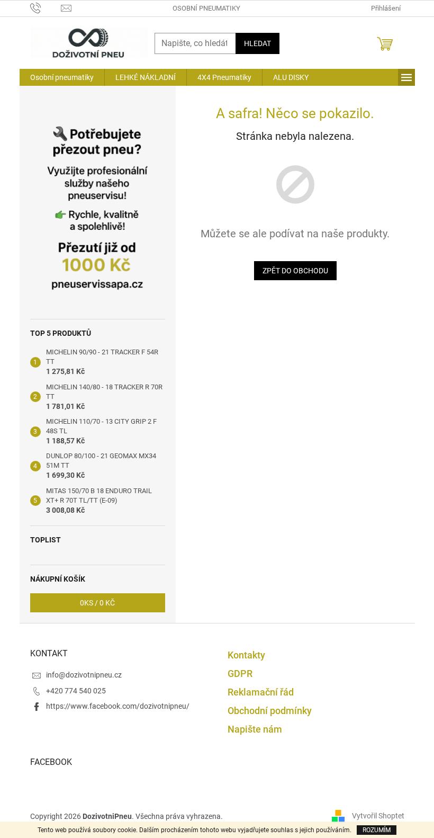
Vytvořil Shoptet (378, 816)
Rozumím (377, 830)
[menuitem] (62, 77)
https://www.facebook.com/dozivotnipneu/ (117, 706)
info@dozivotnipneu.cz (84, 675)
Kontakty (246, 655)
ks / (97, 603)
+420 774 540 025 (76, 691)
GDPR (240, 673)
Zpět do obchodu (295, 270)
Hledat (257, 43)
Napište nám (255, 729)
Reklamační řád (261, 692)
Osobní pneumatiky (206, 8)
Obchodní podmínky (270, 710)
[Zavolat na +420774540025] (45, 8)
